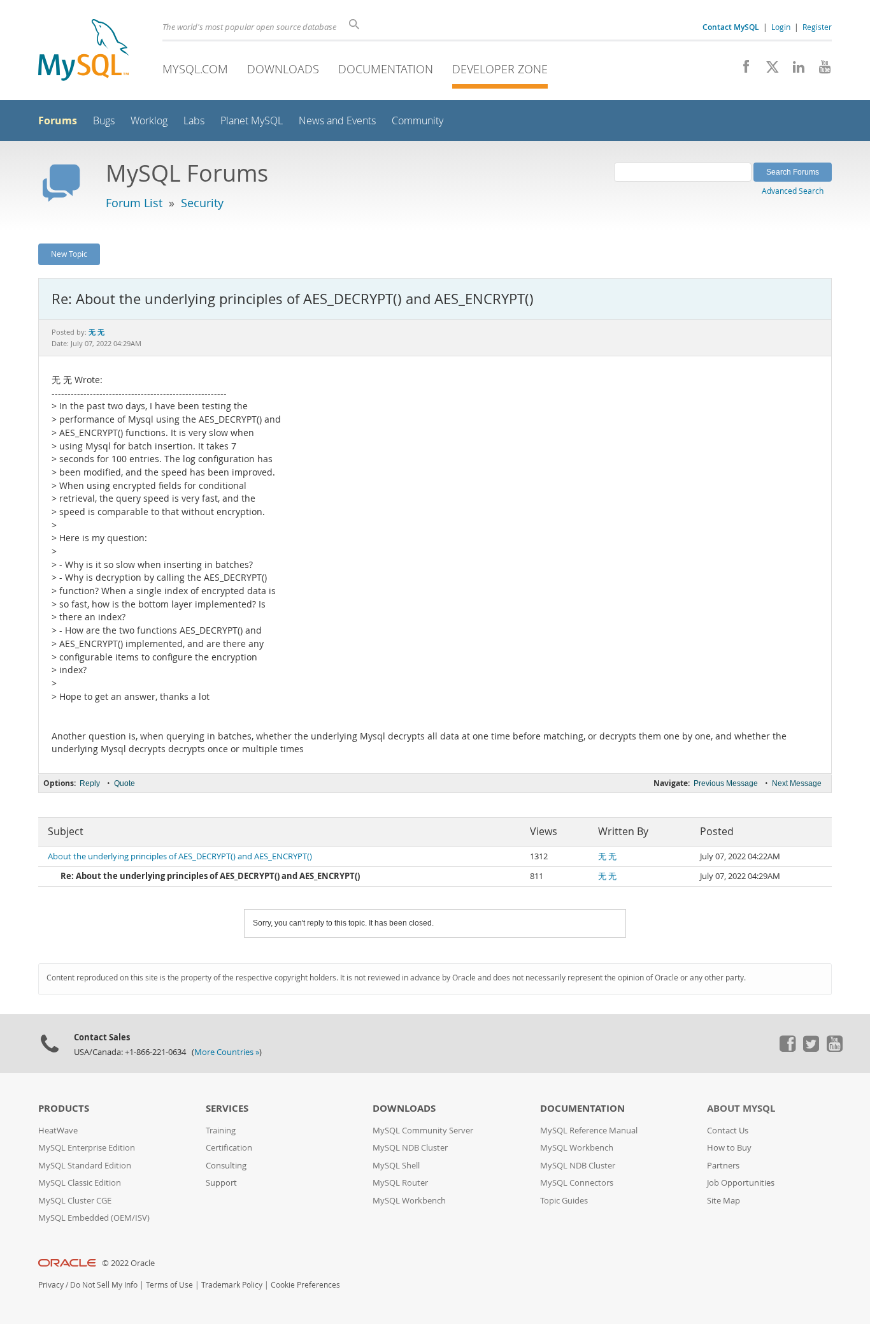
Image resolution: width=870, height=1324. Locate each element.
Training (221, 1130)
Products (63, 1108)
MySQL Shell (396, 1165)
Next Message (797, 783)
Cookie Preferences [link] (305, 1285)
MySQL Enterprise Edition (86, 1147)
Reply (90, 783)
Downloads (283, 68)
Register (817, 27)
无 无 (607, 856)
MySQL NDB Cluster (410, 1147)
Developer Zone (500, 68)
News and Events (337, 120)
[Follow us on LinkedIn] (794, 70)
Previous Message (726, 783)
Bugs (104, 120)
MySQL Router (400, 1182)
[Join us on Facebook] (741, 70)
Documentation (385, 68)
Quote (124, 783)
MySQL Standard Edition (84, 1165)
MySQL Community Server (423, 1130)
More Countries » (226, 1052)
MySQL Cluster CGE (74, 1200)
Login (780, 27)
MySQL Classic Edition (79, 1182)
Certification (229, 1147)
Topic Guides (564, 1200)
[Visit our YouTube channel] (820, 70)
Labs (193, 120)
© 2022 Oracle (128, 1263)
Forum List (134, 202)
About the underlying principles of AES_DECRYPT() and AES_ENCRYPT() (180, 856)
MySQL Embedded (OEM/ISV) (94, 1217)
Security (202, 202)
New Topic (69, 254)
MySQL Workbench (409, 1200)
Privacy (51, 1285)
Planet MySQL (251, 120)
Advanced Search (793, 191)
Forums (57, 120)
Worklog (149, 120)
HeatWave (58, 1130)
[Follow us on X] (768, 70)
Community (417, 120)
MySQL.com (195, 68)
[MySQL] (83, 51)
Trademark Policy (231, 1285)
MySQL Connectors (576, 1182)
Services (227, 1108)
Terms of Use (169, 1285)
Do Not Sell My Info (104, 1285)
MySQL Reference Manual (589, 1130)
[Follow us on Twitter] (811, 1048)
